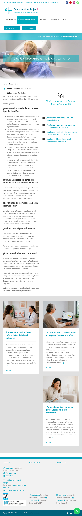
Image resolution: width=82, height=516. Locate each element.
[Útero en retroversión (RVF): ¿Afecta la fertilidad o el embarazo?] (21, 314)
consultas (33, 500)
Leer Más (8, 370)
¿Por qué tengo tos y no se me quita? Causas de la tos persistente (59, 410)
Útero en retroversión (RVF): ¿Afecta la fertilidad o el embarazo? (18, 335)
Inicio (39, 36)
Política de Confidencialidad (14, 490)
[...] (7, 365)
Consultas (9, 476)
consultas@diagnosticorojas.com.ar (46, 3)
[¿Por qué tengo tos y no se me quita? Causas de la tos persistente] (61, 389)
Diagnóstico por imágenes (51, 36)
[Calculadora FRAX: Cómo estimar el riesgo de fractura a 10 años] (61, 314)
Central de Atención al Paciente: (17, 3)
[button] (60, 119)
